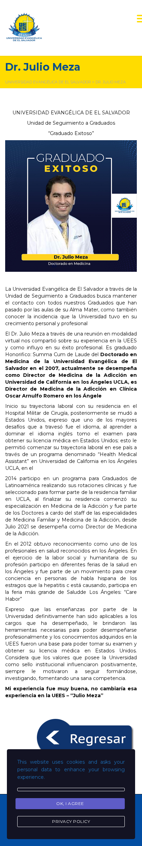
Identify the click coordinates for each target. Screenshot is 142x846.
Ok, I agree (70, 803)
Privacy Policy (71, 821)
